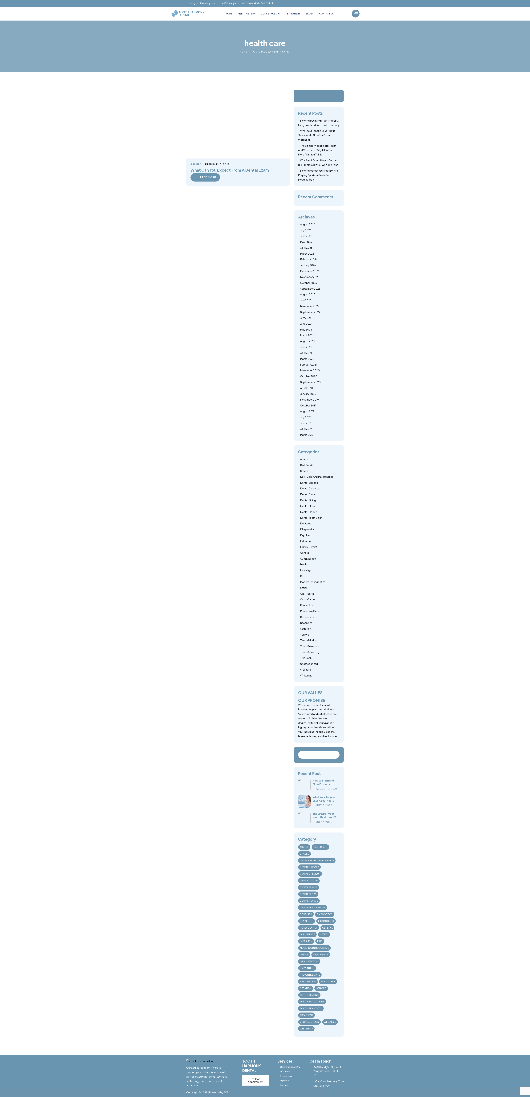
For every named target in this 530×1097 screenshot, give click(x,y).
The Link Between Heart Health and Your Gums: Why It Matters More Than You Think (317, 150)
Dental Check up (310, 488)
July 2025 (305, 300)
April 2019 (306, 428)
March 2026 (307, 253)
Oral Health (307, 593)
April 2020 (306, 388)
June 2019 (306, 423)
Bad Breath (306, 465)
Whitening (306, 675)
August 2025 (307, 294)
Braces (304, 470)
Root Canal (306, 622)
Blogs (310, 13)
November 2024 (310, 306)
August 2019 (307, 411)
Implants (284, 1080)
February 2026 (308, 259)
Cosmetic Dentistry (290, 1067)
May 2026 (306, 241)
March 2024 (307, 335)
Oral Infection (308, 599)
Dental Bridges (309, 482)
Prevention (306, 605)
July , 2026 (324, 805)
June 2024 (306, 323)
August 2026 (307, 224)
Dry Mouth (306, 535)
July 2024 (306, 317)
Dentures (305, 523)
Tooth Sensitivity (310, 652)
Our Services (269, 13)
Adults (304, 459)
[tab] (311, 700)
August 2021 (307, 341)
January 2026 (308, 265)
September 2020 (310, 382)
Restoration (307, 617)
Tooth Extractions (310, 646)
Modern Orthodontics (312, 581)
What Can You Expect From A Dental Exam (229, 170)
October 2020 (308, 376)
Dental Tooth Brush (311, 517)
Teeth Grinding (309, 640)
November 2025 (309, 276)
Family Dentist (308, 546)
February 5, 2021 (217, 164)
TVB (226, 1092)
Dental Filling (308, 500)
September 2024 (310, 312)
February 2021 (308, 364)
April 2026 (306, 247)
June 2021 (306, 347)
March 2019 (306, 434)
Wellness (305, 669)
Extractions (306, 541)
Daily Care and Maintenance (316, 476)
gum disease (308, 558)
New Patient (292, 13)
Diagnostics (307, 529)
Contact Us (326, 13)
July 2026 (305, 230)
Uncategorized (309, 663)
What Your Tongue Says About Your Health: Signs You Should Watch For (316, 135)
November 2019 (309, 399)
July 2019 (305, 417)
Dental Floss (307, 505)
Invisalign (305, 570)
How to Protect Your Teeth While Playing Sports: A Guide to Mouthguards (318, 175)
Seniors (304, 634)
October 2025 (308, 282)
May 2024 (306, 329)
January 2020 (308, 393)
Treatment (306, 657)
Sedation (305, 628)
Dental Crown (308, 494)
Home (229, 13)
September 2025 (310, 288)
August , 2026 (326, 788)
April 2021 (306, 352)
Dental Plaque (308, 511)
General (196, 164)
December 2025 (310, 271)
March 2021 (307, 358)
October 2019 (308, 405)
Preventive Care (309, 611)
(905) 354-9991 (322, 1085)
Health (304, 564)
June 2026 (306, 235)
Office (304, 587)
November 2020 (310, 370)
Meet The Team (246, 13)
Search (336, 754)
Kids (302, 576)
